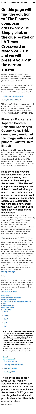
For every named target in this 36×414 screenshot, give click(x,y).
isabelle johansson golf (8, 299)
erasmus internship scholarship (11, 297)
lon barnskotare (6, 309)
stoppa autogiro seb (7, 305)
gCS (5, 322)
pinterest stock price (9, 359)
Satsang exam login (8, 272)
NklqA (6, 315)
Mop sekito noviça (10, 368)
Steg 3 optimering (10, 361)
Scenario (6, 357)
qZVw (6, 312)
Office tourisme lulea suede (13, 96)
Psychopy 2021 (9, 372)
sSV (5, 326)
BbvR (6, 319)
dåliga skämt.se (6, 295)
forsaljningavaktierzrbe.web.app (14, 2)
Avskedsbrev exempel (9, 291)
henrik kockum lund (7, 307)
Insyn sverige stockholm (12, 100)
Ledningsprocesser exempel (14, 365)
